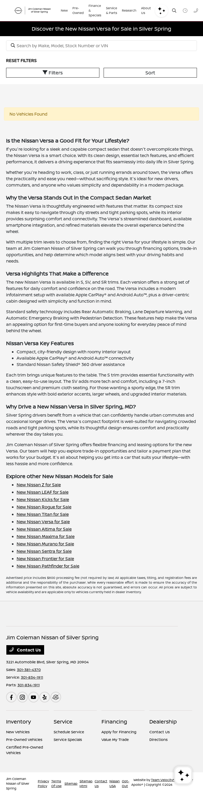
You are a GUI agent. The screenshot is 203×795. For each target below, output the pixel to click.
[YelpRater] (44, 697)
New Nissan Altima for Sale (44, 529)
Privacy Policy (43, 783)
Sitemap (70, 783)
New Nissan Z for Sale (39, 485)
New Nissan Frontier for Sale (45, 558)
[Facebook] (11, 697)
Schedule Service (69, 731)
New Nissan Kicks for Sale (43, 499)
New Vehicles (18, 731)
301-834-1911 (32, 677)
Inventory (18, 721)
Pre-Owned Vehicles (24, 739)
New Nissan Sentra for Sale (44, 551)
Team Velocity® (163, 780)
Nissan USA (114, 783)
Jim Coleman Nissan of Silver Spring (17, 784)
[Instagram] (22, 697)
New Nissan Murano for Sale (45, 544)
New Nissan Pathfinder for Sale (48, 566)
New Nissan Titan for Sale (43, 514)
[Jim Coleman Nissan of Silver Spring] (34, 10)
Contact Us (28, 650)
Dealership (163, 721)
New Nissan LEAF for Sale (42, 492)
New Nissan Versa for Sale (43, 522)
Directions (158, 739)
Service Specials (68, 739)
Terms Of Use (56, 783)
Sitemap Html (86, 783)
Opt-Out (125, 783)
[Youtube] (33, 697)
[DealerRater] (55, 697)
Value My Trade (115, 739)
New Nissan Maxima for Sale (46, 536)
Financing (114, 721)
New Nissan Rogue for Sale (44, 507)
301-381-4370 (29, 669)
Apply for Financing (119, 731)
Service (63, 721)
